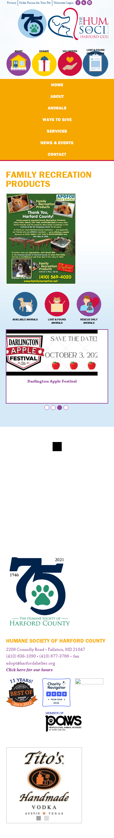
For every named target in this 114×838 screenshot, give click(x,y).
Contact (57, 154)
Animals (57, 108)
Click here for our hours (29, 670)
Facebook (78, 2)
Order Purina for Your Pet (35, 3)
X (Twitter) (83, 2)
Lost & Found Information (96, 51)
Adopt (18, 51)
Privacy (11, 3)
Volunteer (70, 51)
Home (57, 84)
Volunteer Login (64, 3)
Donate (44, 51)
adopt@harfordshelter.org (30, 663)
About (57, 96)
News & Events (57, 142)
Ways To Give (57, 119)
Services (57, 131)
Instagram (89, 2)
